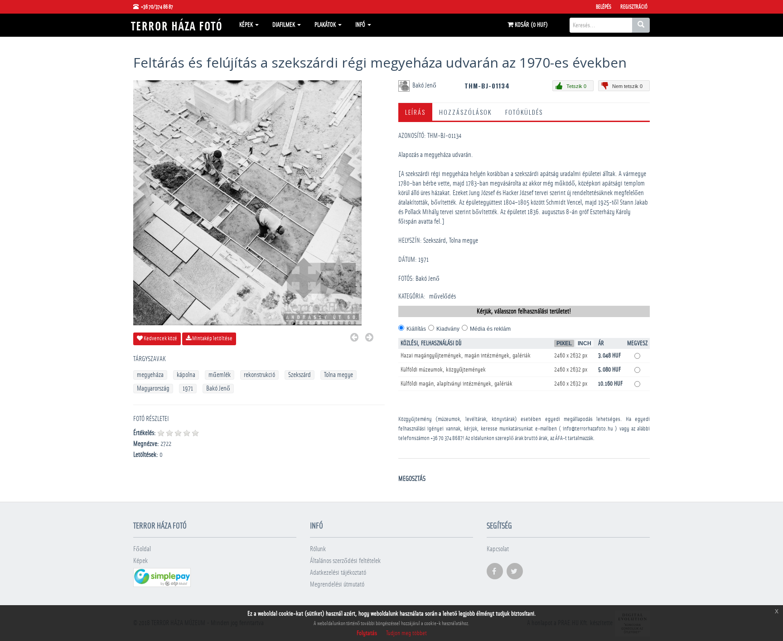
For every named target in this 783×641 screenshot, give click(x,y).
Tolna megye (338, 375)
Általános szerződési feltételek (345, 561)
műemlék (219, 375)
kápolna (186, 375)
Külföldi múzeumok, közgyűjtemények (443, 370)
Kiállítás (416, 329)
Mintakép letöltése (211, 339)
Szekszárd (299, 375)
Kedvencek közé (160, 339)
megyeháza (150, 375)
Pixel (564, 343)
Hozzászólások (465, 112)
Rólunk (318, 549)
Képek (246, 25)
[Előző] (354, 338)
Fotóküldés (524, 112)
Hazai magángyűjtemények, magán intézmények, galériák (466, 355)
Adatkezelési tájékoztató (338, 572)
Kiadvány (447, 329)
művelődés (442, 296)
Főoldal (142, 549)
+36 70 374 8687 (446, 438)
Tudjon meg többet (406, 633)
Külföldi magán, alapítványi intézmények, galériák (456, 384)
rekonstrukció (259, 375)
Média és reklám (490, 329)
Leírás (415, 112)
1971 (188, 388)
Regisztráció (634, 7)
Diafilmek (284, 25)
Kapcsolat (498, 549)
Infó (361, 25)
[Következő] (369, 338)
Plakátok (325, 25)
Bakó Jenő (218, 388)
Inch (584, 343)
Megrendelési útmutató (337, 584)
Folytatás (367, 633)
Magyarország (153, 388)
